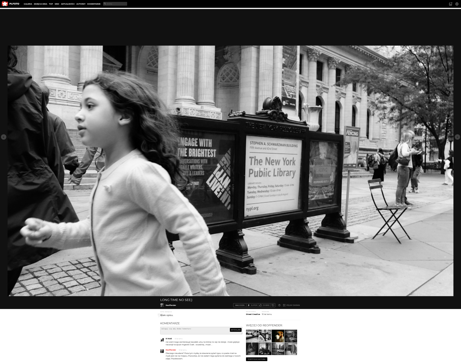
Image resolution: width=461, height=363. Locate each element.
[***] (278, 348)
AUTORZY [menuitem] (80, 4)
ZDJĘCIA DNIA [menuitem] (40, 4)
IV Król (169, 338)
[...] (265, 348)
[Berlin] (291, 348)
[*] (252, 348)
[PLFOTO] (10, 4)
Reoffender (171, 305)
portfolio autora (256, 359)
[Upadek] (252, 336)
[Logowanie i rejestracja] (457, 4)
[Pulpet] (278, 336)
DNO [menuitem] (57, 4)
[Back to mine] (291, 336)
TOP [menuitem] (51, 4)
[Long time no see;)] (162, 305)
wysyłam (235, 330)
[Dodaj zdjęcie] (450, 4)
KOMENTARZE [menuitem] (93, 4)
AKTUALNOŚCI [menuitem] (68, 4)
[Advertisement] (230, 26)
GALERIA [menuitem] (28, 4)
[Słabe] (272, 305)
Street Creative (253, 314)
